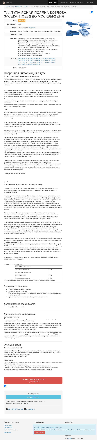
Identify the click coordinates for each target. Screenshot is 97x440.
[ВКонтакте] (92, 12)
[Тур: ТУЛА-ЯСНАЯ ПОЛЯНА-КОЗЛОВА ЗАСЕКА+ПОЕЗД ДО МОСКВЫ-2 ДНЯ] (79, 29)
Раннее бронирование (77, 2)
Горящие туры (63, 2)
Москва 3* (32, 28)
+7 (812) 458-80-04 (15, 409)
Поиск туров (53, 2)
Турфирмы (90, 2)
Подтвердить (39, 432)
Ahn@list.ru (30, 409)
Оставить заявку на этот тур (33, 380)
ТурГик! (9, 2)
